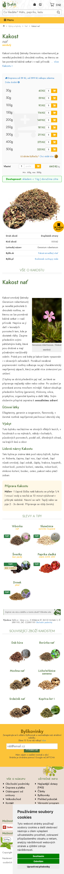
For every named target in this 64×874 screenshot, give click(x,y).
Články (41, 791)
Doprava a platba (15, 787)
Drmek (17, 583)
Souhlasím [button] (38, 856)
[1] (54, 91)
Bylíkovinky (44, 795)
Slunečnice (47, 527)
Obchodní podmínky (44, 622)
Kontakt (10, 803)
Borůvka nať (46, 643)
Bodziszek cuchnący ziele (46, 258)
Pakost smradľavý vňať (48, 253)
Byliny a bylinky (15, 26)
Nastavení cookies (11, 858)
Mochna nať (17, 671)
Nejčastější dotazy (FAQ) (47, 785)
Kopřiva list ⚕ (47, 699)
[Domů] (4, 26)
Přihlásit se (32, 749)
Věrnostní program (48, 803)
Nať (26, 26)
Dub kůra (17, 643)
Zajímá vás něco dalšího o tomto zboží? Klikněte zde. (28, 612)
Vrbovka (17, 527)
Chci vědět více (46, 156)
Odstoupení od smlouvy (14, 793)
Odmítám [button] (38, 861)
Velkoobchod (13, 799)
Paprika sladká (47, 555)
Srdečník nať (17, 699)
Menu (10, 20)
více (44, 740)
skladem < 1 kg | (40, 179)
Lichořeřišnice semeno (46, 672)
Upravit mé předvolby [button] (38, 866)
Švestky (17, 555)
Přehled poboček (47, 799)
